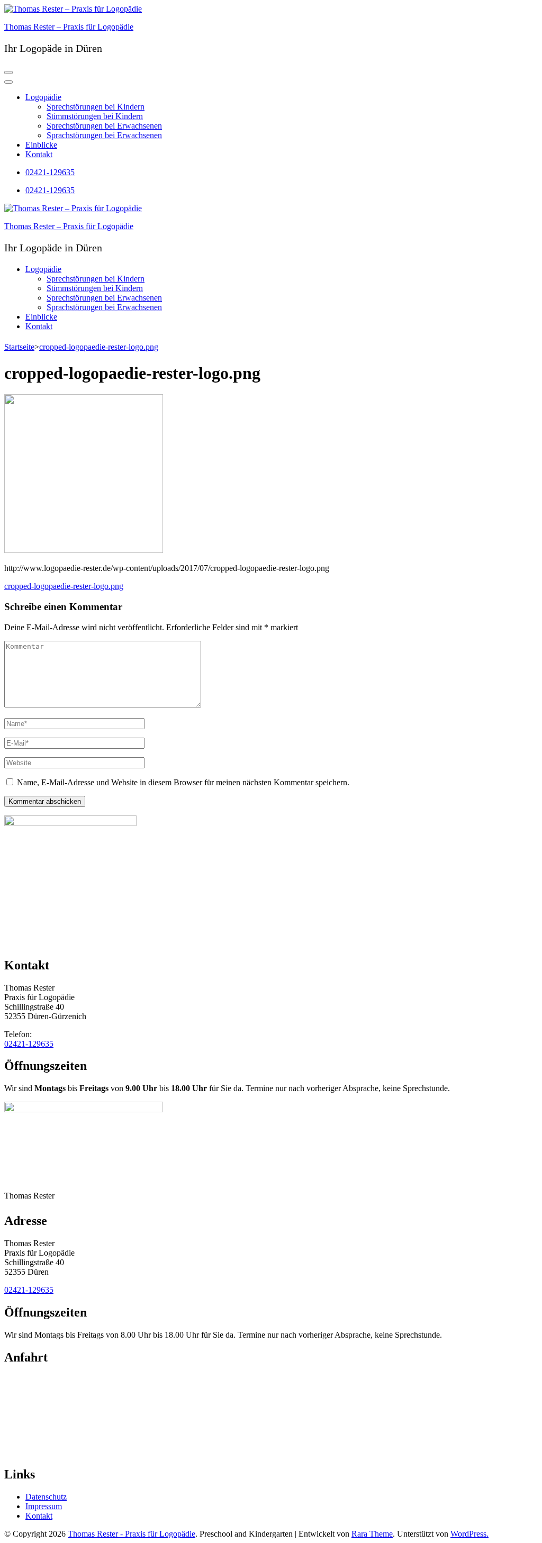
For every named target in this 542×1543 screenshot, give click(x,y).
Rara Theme (372, 1533)
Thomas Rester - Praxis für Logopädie (131, 1533)
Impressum (43, 1506)
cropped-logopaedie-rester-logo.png (63, 586)
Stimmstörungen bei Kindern (95, 116)
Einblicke (41, 144)
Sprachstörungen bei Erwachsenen (104, 135)
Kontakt (38, 154)
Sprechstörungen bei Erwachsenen (104, 125)
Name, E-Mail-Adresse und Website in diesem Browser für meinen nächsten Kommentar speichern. (183, 782)
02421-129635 (50, 172)
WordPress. (469, 1533)
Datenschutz (46, 1496)
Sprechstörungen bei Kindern (95, 106)
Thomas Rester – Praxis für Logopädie (68, 26)
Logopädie (43, 97)
